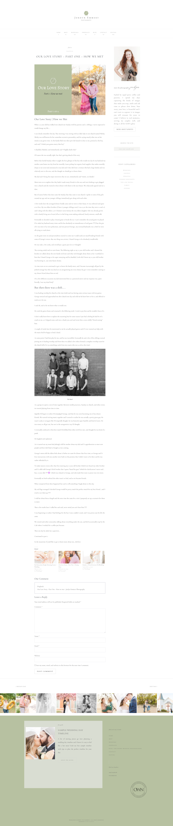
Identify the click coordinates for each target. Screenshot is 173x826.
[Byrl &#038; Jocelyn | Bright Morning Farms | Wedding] (45, 557)
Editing (112, 755)
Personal (69, 51)
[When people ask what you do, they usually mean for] (86, 703)
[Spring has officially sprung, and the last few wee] (26, 703)
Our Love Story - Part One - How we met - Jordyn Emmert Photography (61, 589)
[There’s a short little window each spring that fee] (107, 703)
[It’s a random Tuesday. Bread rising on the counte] (147, 703)
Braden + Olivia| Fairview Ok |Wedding (93, 565)
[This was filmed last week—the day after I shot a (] (46, 703)
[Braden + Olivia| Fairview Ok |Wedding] (94, 557)
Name (37, 636)
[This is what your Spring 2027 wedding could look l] (66, 703)
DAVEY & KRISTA (89, 821)
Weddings (127, 170)
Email (36, 646)
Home (111, 735)
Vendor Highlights (127, 179)
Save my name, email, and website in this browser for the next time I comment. (62, 665)
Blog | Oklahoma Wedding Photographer (125, 748)
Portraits (113, 745)
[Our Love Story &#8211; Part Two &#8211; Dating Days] (70, 557)
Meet (111, 739)
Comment (38, 607)
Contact (112, 751)
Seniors (127, 188)
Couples (127, 173)
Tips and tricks (127, 182)
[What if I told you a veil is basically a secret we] (127, 703)
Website (37, 656)
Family (127, 185)
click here (78, 542)
